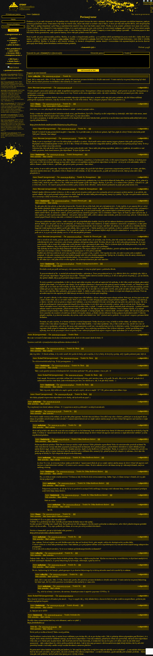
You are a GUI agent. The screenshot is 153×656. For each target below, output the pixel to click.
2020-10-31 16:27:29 (62, 439)
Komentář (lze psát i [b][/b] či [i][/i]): (44, 53)
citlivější (92, 39)
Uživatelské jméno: (97, 53)
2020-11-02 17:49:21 (68, 483)
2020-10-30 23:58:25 (58, 425)
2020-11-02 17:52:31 (72, 495)
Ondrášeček (36, 14)
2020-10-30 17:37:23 (62, 365)
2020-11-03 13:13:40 (63, 586)
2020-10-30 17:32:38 (57, 605)
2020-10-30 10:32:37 (68, 129)
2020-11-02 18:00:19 (73, 505)
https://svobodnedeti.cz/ (35, 623)
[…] (13, 100)
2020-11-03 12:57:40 (53, 76)
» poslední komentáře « (13, 70)
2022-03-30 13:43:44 (49, 627)
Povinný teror (88, 17)
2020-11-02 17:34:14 (76, 375)
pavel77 (38, 411)
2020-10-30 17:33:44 (71, 358)
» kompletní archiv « (13, 55)
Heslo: (13, 19)
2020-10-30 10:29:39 (53, 104)
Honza (37, 104)
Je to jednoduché (12, 74)
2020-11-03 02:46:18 (55, 553)
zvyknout (118, 28)
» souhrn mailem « (13, 63)
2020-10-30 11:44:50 (59, 335)
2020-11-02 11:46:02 (62, 201)
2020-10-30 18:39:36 (65, 394)
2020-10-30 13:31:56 (54, 411)
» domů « (13, 38)
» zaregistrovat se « (13, 34)
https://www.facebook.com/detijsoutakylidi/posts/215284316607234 (53, 125)
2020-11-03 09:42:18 (58, 565)
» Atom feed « (13, 61)
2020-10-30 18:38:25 (67, 177)
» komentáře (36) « (88, 47)
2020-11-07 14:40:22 (55, 615)
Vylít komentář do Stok (88, 70)
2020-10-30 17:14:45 (57, 154)
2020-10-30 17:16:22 (57, 348)
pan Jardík (3, 74)
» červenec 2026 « (13, 53)
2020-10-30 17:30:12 (66, 596)
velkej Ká (36, 76)
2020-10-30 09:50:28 (64, 88)
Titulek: (127, 53)
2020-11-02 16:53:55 (63, 457)
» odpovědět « (143, 88)
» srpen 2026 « (13, 51)
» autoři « (13, 43)
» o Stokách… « (13, 40)
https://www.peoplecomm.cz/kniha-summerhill (46, 533)
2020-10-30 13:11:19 (53, 402)
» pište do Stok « (13, 45)
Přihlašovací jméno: (13, 14)
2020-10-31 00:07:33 (58, 537)
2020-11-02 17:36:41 (67, 385)
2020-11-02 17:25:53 (67, 471)
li (35, 627)
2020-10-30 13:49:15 (69, 138)
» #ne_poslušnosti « (13, 49)
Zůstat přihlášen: (13, 24)
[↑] (74, 104)
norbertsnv (37, 402)
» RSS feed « (13, 59)
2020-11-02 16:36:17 (67, 264)
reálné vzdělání (63, 39)
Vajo (2, 81)
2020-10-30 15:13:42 (53, 514)
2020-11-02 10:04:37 (69, 189)
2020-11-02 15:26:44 (74, 237)
